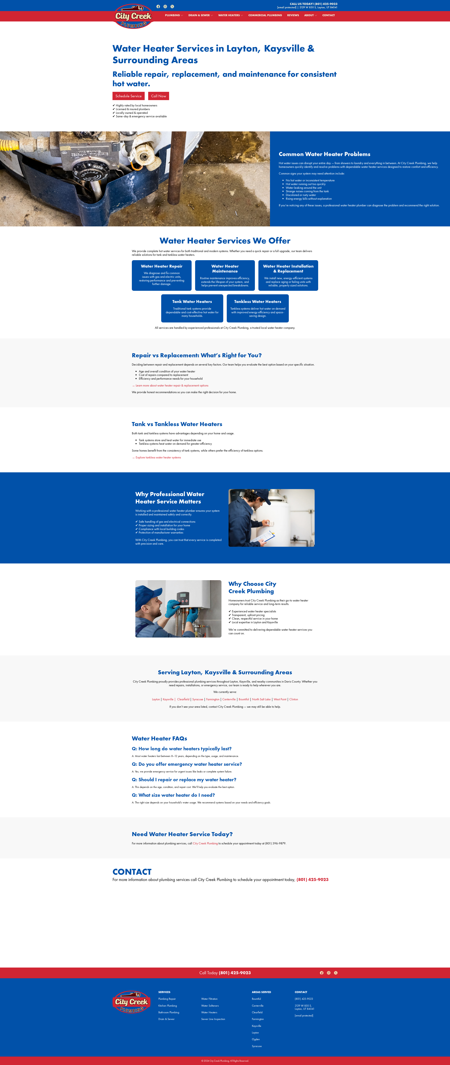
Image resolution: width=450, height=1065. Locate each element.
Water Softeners (210, 1005)
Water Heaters (229, 15)
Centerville (229, 699)
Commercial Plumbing (265, 15)
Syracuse (197, 699)
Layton (156, 699)
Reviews (293, 15)
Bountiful (244, 699)
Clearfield (183, 699)
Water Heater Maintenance (225, 268)
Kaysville (256, 1026)
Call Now (158, 96)
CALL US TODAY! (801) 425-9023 (314, 4)
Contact (328, 15)
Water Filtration (209, 998)
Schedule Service (128, 96)
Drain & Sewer (199, 15)
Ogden (256, 1039)
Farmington (212, 699)
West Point (280, 699)
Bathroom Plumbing (168, 1012)
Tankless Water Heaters (257, 301)
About (309, 15)
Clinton (293, 699)
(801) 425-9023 (313, 879)
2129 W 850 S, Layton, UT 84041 (319, 7)
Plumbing (172, 15)
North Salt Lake (261, 699)
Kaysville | (169, 699)
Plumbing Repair (167, 998)
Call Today (225, 972)
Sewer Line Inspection (213, 1019)
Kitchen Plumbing (167, 1005)
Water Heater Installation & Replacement (288, 268)
